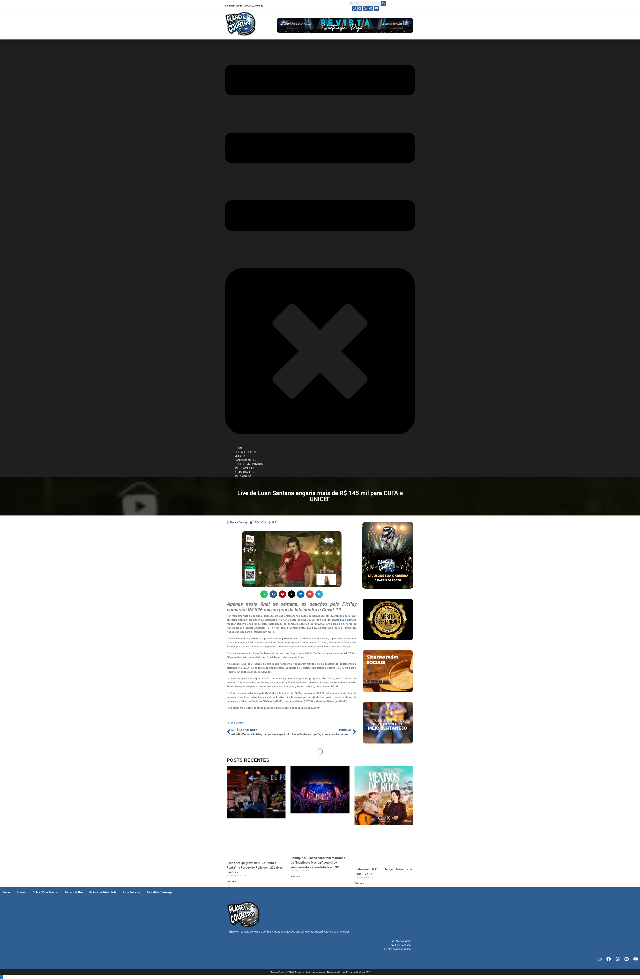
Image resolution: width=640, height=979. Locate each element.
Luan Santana (347, 619)
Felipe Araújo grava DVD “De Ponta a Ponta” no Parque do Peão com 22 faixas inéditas (254, 867)
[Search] (383, 3)
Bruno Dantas (236, 722)
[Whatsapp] (365, 8)
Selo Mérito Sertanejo (159, 892)
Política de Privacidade (102, 892)
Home (6, 892)
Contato (21, 892)
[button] (264, 594)
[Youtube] (376, 8)
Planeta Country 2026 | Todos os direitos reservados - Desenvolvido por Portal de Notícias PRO (320, 972)
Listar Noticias (131, 892)
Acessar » (231, 881)
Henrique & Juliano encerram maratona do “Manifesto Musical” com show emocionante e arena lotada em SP (317, 862)
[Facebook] (360, 8)
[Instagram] (354, 8)
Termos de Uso (74, 892)
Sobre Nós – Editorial (45, 892)
